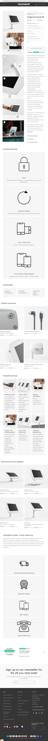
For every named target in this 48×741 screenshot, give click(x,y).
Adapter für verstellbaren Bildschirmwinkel (33, 364)
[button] (3, 4)
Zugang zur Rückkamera (5, 331)
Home (28, 12)
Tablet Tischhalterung (8, 698)
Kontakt (19, 698)
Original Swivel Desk (4, 490)
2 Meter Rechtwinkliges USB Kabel (31, 331)
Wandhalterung (7, 703)
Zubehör (5, 716)
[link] (24, 168)
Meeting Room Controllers (6, 712)
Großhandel (21, 703)
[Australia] (19, 727)
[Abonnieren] (33, 682)
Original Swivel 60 (34, 12)
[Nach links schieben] (21, 369)
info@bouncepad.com (38, 709)
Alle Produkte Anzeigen (8, 719)
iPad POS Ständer (7, 709)
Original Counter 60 (28, 490)
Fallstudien (20, 709)
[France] (7, 727)
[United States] (15, 727)
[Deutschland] (9, 727)
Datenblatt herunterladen (22, 292)
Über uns (20, 695)
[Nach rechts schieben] (27, 369)
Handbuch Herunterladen (8, 292)
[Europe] (12, 727)
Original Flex (27, 522)
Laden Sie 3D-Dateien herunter (36, 293)
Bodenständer (6, 700)
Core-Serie (30, 131)
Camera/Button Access (32, 36)
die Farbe (29, 30)
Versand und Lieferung (23, 700)
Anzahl (28, 41)
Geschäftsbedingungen (23, 712)
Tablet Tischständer (8, 695)
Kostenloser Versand (31, 23)
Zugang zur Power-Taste (5, 364)
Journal (19, 706)
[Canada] (17, 727)
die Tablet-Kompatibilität (32, 25)
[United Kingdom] (5, 727)
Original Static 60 (4, 522)
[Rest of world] (22, 727)
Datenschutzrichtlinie (23, 715)
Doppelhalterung (7, 706)
